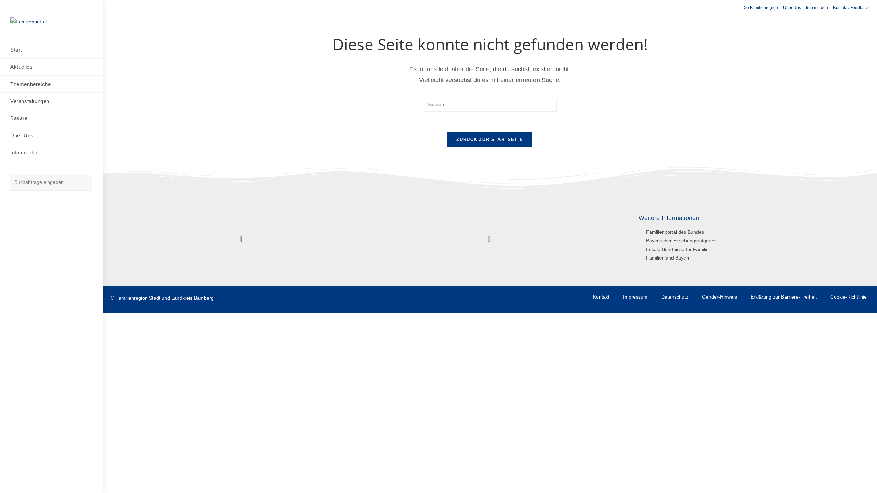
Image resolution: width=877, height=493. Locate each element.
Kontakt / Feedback (851, 7)
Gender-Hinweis (719, 297)
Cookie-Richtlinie (848, 297)
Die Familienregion (760, 7)
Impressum (635, 297)
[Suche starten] (83, 183)
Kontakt (601, 297)
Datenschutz (674, 297)
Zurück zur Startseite (489, 139)
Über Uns (792, 7)
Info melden (817, 7)
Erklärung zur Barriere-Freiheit (784, 297)
